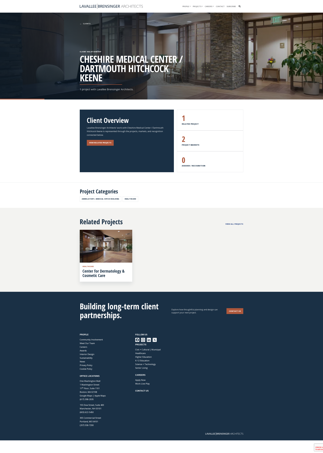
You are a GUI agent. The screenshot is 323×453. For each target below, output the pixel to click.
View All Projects (234, 224)
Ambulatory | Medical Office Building (100, 199)
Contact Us (235, 311)
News (82, 361)
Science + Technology (145, 364)
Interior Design (87, 354)
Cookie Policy (86, 369)
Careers (208, 6)
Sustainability (86, 358)
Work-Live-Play (142, 383)
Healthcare (130, 199)
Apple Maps (100, 395)
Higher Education (143, 357)
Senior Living (141, 368)
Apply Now (140, 380)
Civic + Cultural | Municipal (148, 349)
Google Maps (86, 395)
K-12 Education (142, 360)
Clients (85, 24)
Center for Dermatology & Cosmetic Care (104, 273)
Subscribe (231, 6)
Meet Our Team (87, 343)
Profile (185, 6)
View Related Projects (100, 143)
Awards (83, 350)
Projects (197, 6)
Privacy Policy (86, 365)
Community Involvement (91, 339)
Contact (220, 6)
